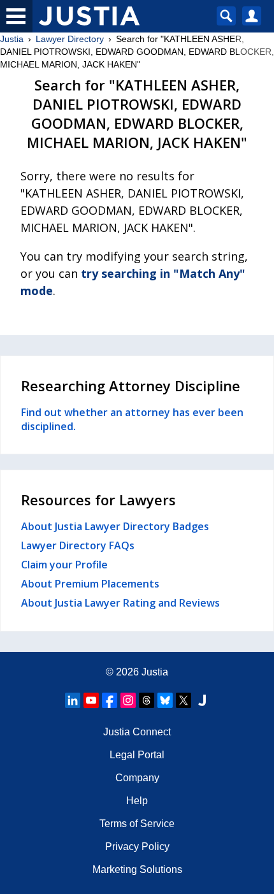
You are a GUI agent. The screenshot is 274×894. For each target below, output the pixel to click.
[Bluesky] (165, 700)
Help (137, 800)
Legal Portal (137, 754)
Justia (12, 39)
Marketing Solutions (137, 869)
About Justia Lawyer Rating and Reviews (120, 603)
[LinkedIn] (72, 700)
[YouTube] (91, 700)
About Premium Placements (90, 584)
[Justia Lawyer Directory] (202, 700)
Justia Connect (137, 731)
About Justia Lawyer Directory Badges (115, 526)
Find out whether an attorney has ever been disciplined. (132, 419)
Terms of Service (137, 823)
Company (137, 777)
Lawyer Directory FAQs (77, 545)
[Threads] (146, 700)
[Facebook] (109, 700)
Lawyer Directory (70, 39)
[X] (183, 700)
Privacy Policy (137, 846)
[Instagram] (128, 700)
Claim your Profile (64, 565)
